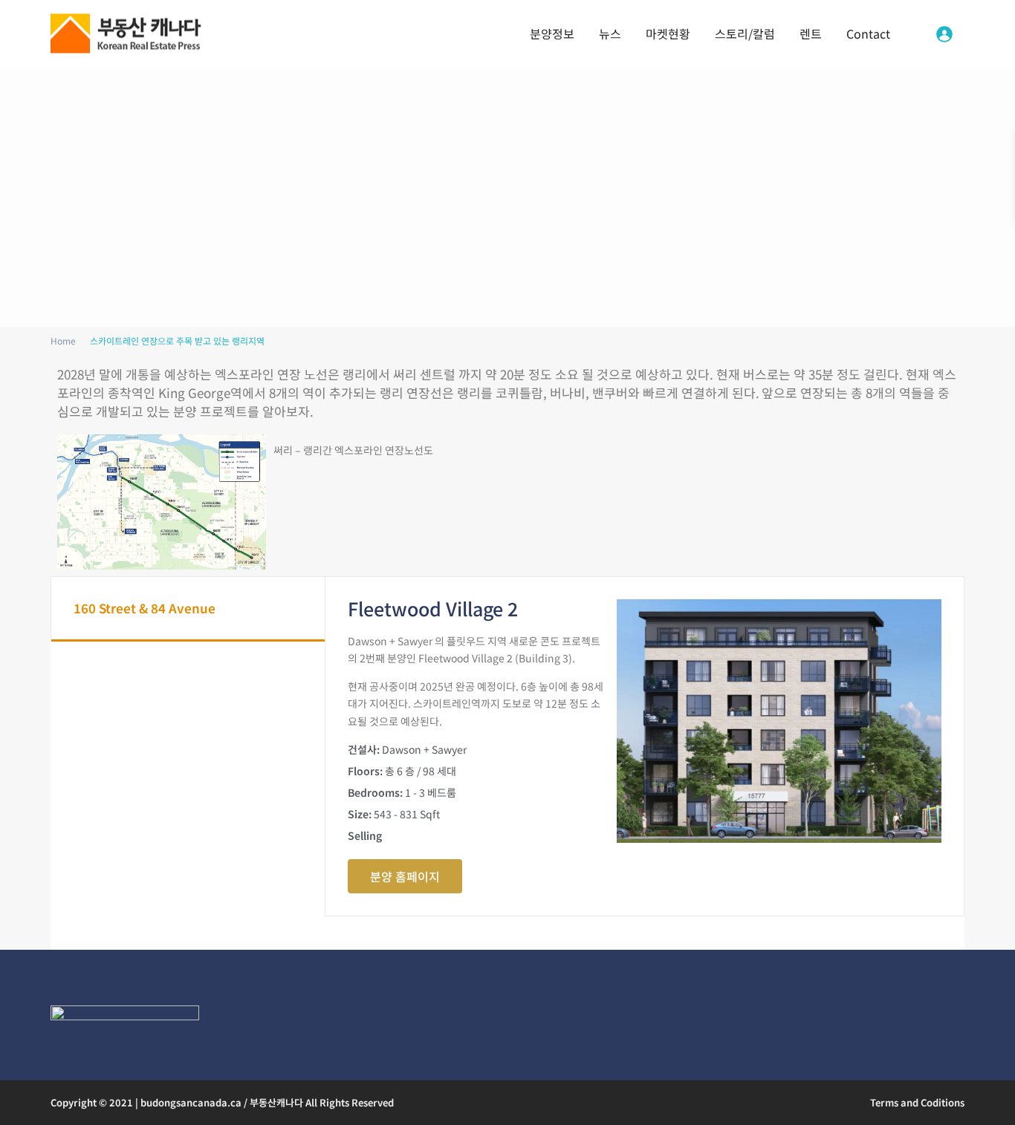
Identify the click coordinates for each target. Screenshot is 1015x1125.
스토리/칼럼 (745, 33)
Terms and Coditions (917, 1102)
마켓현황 (668, 33)
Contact (868, 33)
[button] (405, 876)
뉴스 (610, 33)
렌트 (811, 33)
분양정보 (552, 33)
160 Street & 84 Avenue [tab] (144, 608)
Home (63, 340)
